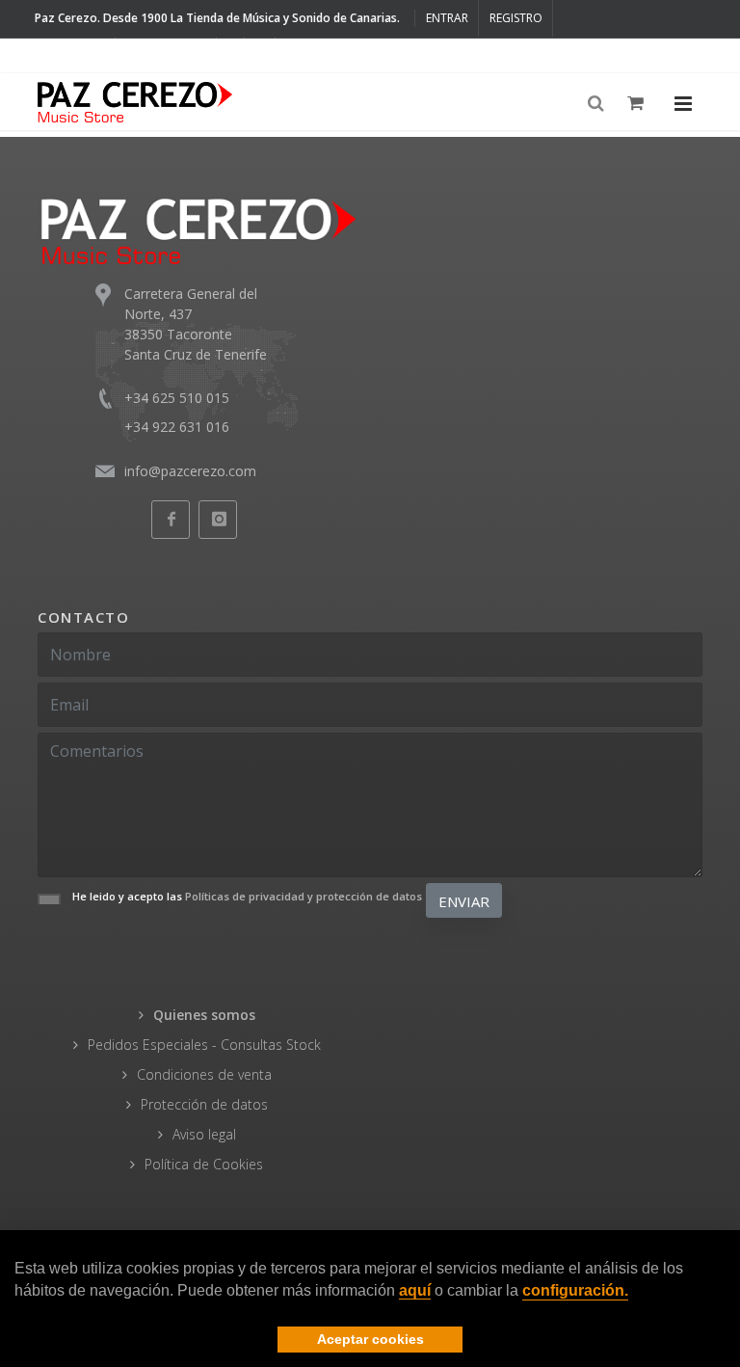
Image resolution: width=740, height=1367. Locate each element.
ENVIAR (463, 901)
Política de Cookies (204, 1164)
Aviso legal (204, 1134)
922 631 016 (171, 54)
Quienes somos (204, 1014)
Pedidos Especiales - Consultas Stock (204, 1044)
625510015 (73, 54)
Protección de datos (204, 1104)
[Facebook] (231, 55)
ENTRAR (447, 18)
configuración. (575, 1290)
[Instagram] (260, 55)
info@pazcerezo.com (190, 471)
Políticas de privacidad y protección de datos (303, 896)
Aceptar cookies (370, 1339)
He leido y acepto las (247, 896)
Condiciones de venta (204, 1074)
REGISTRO (515, 18)
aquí (415, 1290)
